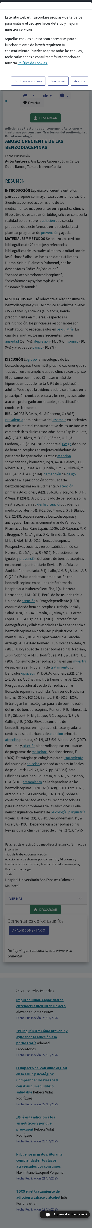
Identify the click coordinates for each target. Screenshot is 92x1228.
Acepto (79, 81)
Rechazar (58, 81)
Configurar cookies (28, 81)
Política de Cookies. (32, 63)
